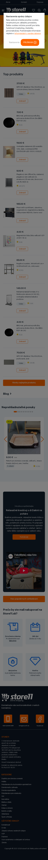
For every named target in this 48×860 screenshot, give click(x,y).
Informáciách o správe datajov (28, 33)
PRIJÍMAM (28, 42)
